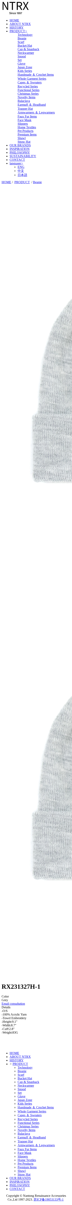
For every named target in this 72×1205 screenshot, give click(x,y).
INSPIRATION (20, 149)
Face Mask (24, 120)
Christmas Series (28, 93)
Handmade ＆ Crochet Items (36, 74)
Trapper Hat (25, 108)
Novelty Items (26, 97)
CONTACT (17, 159)
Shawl (22, 138)
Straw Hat (24, 141)
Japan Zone (25, 67)
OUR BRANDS (20, 145)
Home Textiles (27, 127)
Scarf (21, 42)
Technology (25, 34)
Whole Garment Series (32, 78)
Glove (21, 63)
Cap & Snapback (28, 49)
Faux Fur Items (27, 116)
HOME (14, 20)
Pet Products (25, 131)
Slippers (23, 123)
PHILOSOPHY (20, 152)
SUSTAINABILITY (23, 156)
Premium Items (27, 134)
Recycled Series (28, 86)
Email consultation (13, 1003)
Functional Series (28, 90)
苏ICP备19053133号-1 (49, 1199)
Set (20, 60)
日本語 (22, 175)
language (16, 163)
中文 (21, 170)
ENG (21, 167)
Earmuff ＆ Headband (32, 104)
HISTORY (17, 27)
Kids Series (25, 70)
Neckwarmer (26, 52)
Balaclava (24, 101)
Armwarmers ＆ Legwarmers (36, 112)
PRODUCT (18, 31)
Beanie (22, 38)
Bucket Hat (25, 45)
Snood (22, 56)
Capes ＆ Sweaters (30, 82)
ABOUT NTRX (20, 24)
